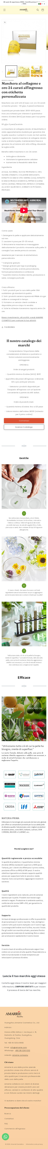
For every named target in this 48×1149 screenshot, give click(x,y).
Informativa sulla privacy (34, 1144)
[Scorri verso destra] (45, 71)
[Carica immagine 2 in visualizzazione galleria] (24, 71)
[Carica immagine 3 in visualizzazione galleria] (36, 71)
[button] (4, 9)
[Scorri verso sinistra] (2, 71)
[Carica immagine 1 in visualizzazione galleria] (11, 71)
